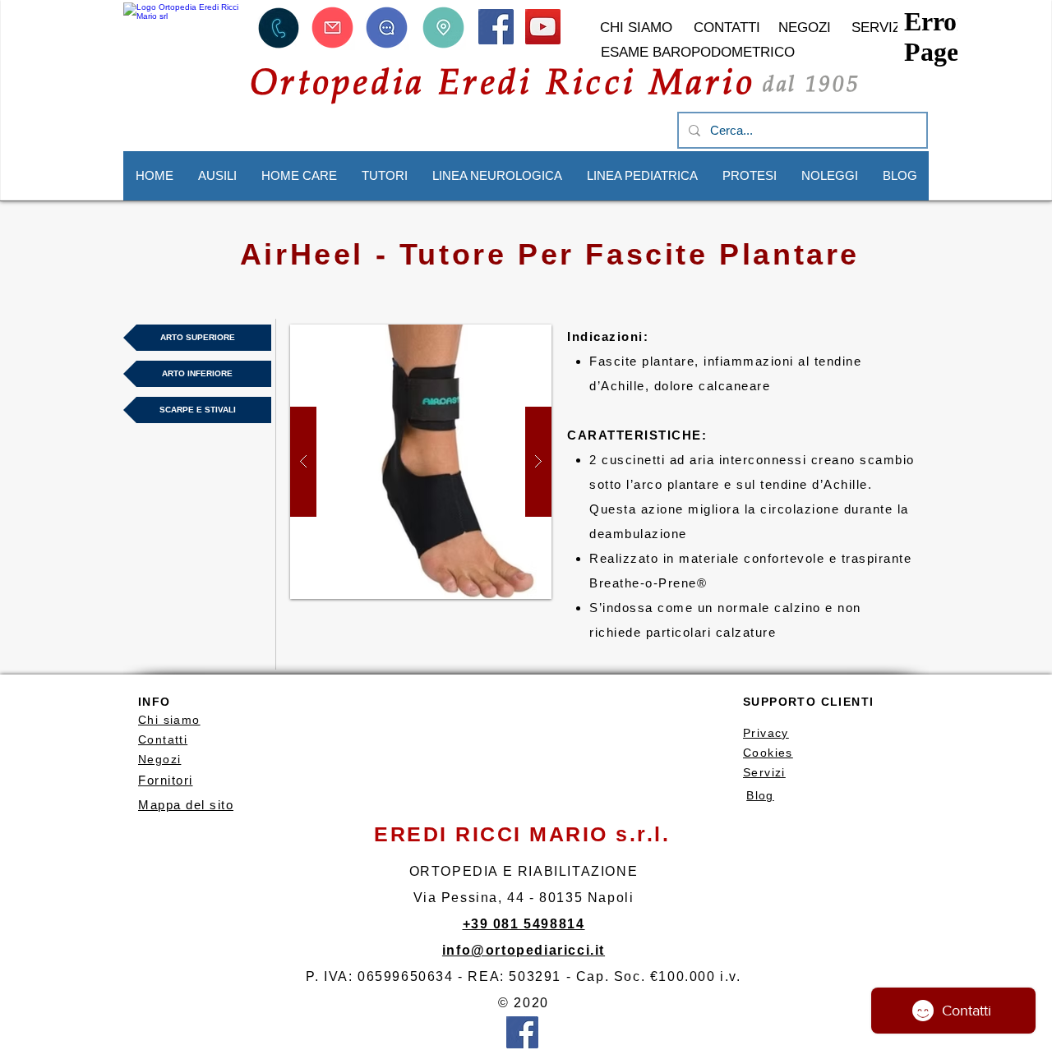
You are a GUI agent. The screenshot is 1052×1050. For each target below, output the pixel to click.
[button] (278, 27)
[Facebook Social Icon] (496, 26)
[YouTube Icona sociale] (543, 26)
